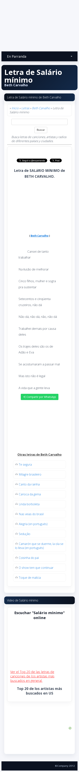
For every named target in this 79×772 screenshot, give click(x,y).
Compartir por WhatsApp (41, 397)
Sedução (24, 534)
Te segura (25, 464)
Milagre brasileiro (30, 474)
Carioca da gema (30, 494)
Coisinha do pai (29, 558)
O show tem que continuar (36, 568)
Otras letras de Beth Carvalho (39, 455)
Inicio (15, 108)
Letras (25, 108)
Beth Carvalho (41, 108)
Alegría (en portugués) (33, 524)
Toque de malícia (30, 578)
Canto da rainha (29, 484)
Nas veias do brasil (31, 514)
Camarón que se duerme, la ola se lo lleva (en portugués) (39, 546)
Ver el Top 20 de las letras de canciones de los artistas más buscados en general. (32, 676)
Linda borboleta (29, 504)
